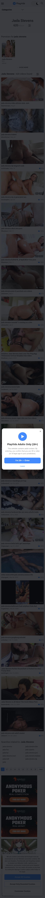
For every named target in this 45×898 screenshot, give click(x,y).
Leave (22, 466)
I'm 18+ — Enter (22, 460)
